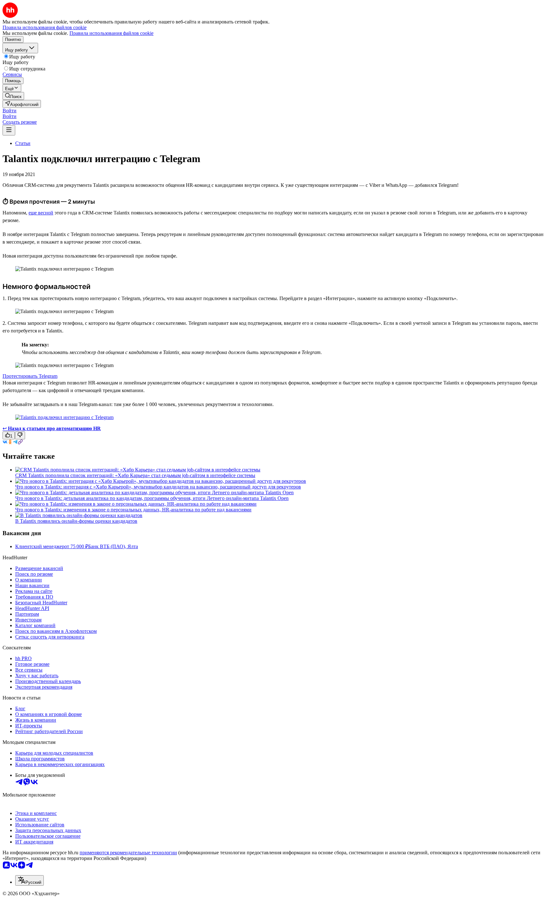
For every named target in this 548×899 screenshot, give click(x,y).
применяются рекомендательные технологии (128, 852)
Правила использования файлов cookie (111, 33)
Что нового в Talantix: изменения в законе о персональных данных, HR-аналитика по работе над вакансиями (133, 509)
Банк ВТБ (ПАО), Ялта (113, 546)
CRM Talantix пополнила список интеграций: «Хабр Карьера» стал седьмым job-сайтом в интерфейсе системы (135, 475)
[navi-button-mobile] (9, 130)
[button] (9, 110)
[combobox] (29, 880)
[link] (13, 96)
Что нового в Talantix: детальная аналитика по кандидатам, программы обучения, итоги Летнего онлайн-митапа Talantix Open (152, 498)
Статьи (22, 143)
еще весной (41, 212)
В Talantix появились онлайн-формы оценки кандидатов (76, 521)
